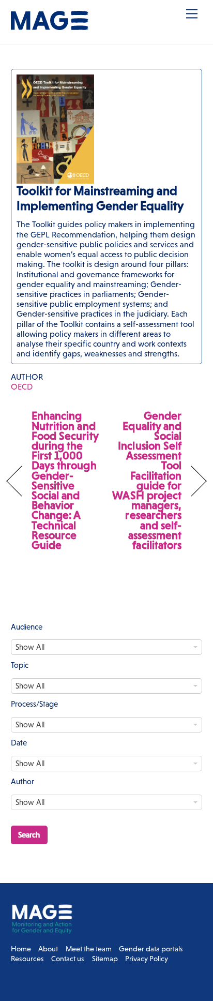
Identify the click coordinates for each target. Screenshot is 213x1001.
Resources (27, 958)
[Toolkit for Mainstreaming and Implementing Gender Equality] (106, 216)
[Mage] (49, 26)
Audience (26, 626)
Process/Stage (34, 703)
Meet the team (89, 949)
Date (19, 742)
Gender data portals (151, 949)
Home (21, 949)
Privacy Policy (146, 958)
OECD (22, 386)
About (48, 949)
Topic (19, 665)
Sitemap (105, 958)
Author (22, 781)
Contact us (67, 958)
